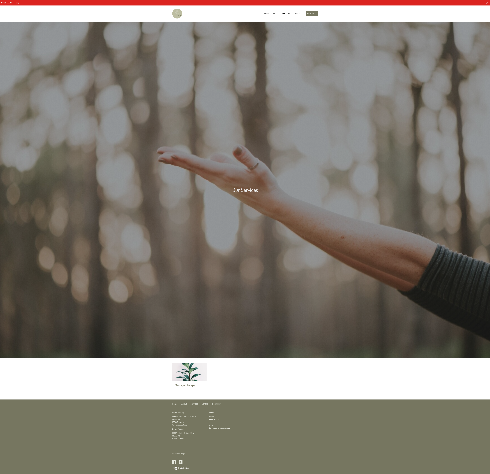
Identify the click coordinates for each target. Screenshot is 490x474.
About (275, 13)
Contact (298, 13)
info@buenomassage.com (219, 428)
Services (286, 13)
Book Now (311, 13)
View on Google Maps (179, 425)
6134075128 (213, 419)
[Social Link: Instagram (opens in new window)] (180, 462)
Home (266, 13)
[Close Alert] (487, 2)
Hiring (17, 3)
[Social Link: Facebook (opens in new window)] (174, 462)
